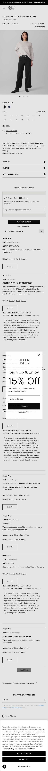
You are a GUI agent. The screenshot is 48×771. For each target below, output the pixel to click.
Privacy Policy (10, 749)
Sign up (24, 406)
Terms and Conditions (26, 749)
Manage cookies (24, 766)
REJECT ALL (24, 759)
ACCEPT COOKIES (24, 754)
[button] (4, 766)
